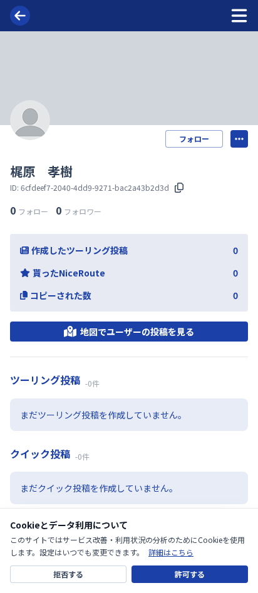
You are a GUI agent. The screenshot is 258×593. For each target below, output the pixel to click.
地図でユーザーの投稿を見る (137, 331)
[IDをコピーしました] (179, 187)
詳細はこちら (171, 552)
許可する (190, 574)
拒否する (68, 574)
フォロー (194, 138)
